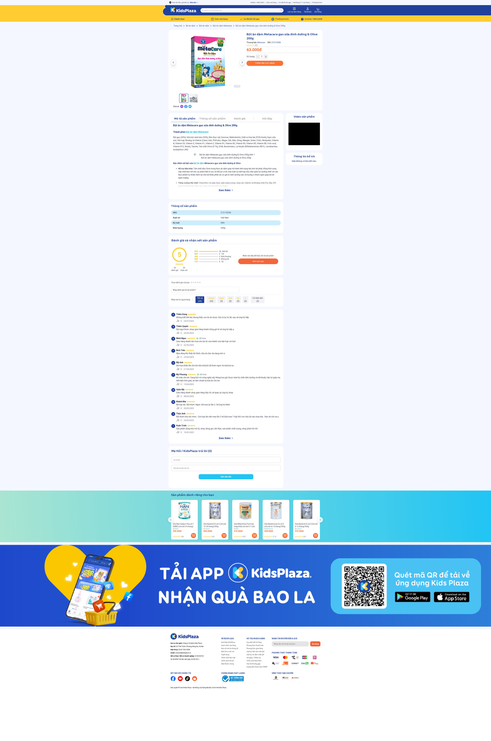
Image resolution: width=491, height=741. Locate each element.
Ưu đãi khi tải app (285, 2)
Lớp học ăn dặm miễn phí (255, 655)
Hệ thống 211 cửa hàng (301, 2)
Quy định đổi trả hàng (254, 642)
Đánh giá (239, 119)
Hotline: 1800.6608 (257, 2)
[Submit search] (281, 10)
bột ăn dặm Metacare (197, 132)
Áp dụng (315, 644)
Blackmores (269, 528)
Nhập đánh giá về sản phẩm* (184, 290)
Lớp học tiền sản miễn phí (255, 651)
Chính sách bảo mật (228, 658)
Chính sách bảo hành (254, 661)
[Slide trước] (171, 520)
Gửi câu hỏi (226, 476)
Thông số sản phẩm (212, 119)
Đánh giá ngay (258, 261)
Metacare (261, 42)
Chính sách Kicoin (227, 661)
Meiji (237, 528)
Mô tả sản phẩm (184, 119)
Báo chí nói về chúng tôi (229, 648)
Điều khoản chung (227, 664)
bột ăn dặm (198, 163)
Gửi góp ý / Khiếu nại (254, 658)
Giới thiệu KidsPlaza (228, 642)
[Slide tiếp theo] (320, 520)
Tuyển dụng (225, 655)
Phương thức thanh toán (255, 645)
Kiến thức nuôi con (227, 651)
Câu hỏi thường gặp (253, 664)
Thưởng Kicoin (317, 2)
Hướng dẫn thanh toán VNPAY (257, 667)
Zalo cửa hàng (271, 2)
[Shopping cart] (318, 9)
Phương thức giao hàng (255, 648)
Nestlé (176, 528)
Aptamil (207, 528)
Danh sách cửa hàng (228, 645)
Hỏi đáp (267, 119)
